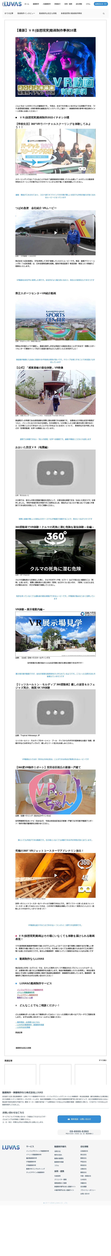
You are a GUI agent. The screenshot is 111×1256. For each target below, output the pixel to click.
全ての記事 (9, 13)
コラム (56, 1165)
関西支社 (83, 1172)
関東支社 (83, 1158)
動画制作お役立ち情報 (48, 13)
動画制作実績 (59, 1162)
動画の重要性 (59, 1158)
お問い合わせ (85, 1193)
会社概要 (83, 1186)
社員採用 (57, 1176)
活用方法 (57, 1151)
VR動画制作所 (31, 1161)
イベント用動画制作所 (33, 1154)
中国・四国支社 (85, 1176)
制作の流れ (58, 1155)
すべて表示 (102, 1060)
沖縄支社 (83, 1183)
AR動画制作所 (31, 1165)
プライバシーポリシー (88, 1190)
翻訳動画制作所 (31, 1158)
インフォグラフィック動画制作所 (37, 1151)
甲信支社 (83, 1161)
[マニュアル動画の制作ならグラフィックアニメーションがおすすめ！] (20, 1073)
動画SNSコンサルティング (35, 1169)
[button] (36, 4)
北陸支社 (83, 1169)
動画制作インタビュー (26, 13)
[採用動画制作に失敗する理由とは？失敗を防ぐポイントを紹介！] (55, 1073)
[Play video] (55, 151)
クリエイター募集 (60, 1179)
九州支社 (83, 1179)
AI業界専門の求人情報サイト (64, 1190)
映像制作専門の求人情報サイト (65, 1186)
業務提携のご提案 (60, 1183)
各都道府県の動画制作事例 (71, 13)
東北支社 (83, 1154)
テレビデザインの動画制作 (35, 1172)
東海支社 (83, 1165)
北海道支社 (84, 1151)
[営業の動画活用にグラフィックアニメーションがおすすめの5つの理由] (90, 1073)
